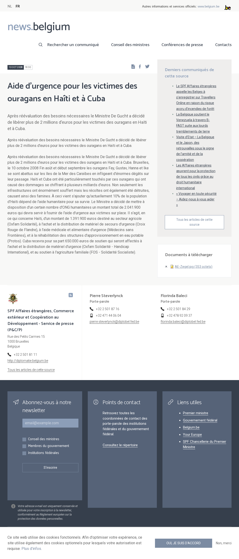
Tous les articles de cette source (194, 222)
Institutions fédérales (43, 453)
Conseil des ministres (130, 44)
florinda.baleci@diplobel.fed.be (183, 321)
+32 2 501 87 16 (107, 309)
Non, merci (224, 543)
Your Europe (192, 434)
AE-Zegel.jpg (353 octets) (193, 267)
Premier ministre (195, 413)
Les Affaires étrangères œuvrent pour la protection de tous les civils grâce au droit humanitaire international (195, 176)
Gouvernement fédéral (200, 420)
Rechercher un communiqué (73, 44)
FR (18, 6)
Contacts (223, 44)
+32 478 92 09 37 (179, 315)
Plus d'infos (31, 548)
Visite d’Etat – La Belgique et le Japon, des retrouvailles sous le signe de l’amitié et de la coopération (195, 148)
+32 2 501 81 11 (25, 354)
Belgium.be (191, 427)
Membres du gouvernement (48, 446)
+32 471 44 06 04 (108, 315)
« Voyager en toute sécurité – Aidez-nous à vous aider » (196, 199)
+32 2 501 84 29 (178, 309)
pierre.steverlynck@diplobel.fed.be (114, 321)
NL (9, 6)
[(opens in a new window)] (138, 66)
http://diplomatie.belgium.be (27, 361)
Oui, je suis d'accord (183, 543)
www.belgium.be (208, 6)
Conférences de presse (182, 44)
